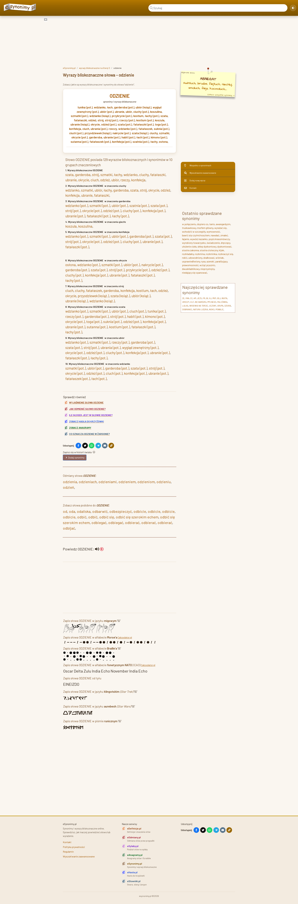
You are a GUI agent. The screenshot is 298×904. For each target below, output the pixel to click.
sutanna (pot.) (79, 141)
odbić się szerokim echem (137, 517)
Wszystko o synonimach (200, 165)
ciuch (85, 128)
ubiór (129, 111)
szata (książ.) (140, 133)
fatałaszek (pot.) (100, 141)
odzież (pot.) (108, 124)
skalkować (208, 257)
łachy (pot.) (152, 116)
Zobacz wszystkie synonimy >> (221, 95)
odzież (92, 120)
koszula (159, 120)
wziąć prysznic (207, 265)
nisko (211, 309)
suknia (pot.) (161, 128)
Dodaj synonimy (76, 457)
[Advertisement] (149, 41)
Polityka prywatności (74, 846)
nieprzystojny (207, 268)
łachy (153, 141)
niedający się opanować (194, 272)
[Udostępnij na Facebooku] (78, 445)
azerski (210, 261)
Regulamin (68, 851)
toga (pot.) (161, 124)
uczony (212, 305)
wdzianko (100, 107)
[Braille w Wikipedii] (119, 649)
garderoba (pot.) (124, 107)
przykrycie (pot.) (122, 116)
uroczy (185, 302)
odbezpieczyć (120, 511)
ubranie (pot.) (112, 137)
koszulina (156, 111)
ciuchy (154, 133)
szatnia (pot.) (141, 141)
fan (187, 298)
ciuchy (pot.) (141, 111)
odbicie (139, 511)
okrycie (95, 124)
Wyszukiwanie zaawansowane (203, 173)
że (183, 298)
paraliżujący (221, 261)
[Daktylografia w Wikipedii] (119, 621)
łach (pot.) (142, 137)
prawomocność (190, 265)
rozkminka (211, 253)
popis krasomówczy (219, 239)
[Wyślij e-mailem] (105, 445)
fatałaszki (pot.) (143, 124)
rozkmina (200, 253)
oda (72, 511)
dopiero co (202, 224)
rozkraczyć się (225, 253)
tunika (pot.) (85, 107)
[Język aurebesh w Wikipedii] (133, 707)
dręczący (225, 242)
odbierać (132, 522)
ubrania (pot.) (99, 128)
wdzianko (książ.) (99, 116)
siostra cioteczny (209, 250)
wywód (194, 239)
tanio (212, 224)
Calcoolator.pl (125, 637)
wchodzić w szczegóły (193, 231)
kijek (221, 250)
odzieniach (88, 481)
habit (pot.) (128, 137)
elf (192, 302)
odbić (81, 517)
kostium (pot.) (145, 120)
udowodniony (195, 257)
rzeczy (113, 128)
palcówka (222, 302)
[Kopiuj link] (111, 445)
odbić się (106, 517)
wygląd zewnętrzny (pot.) (140, 348)
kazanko (203, 239)
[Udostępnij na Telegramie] (98, 445)
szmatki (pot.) (79, 116)
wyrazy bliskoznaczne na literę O (94, 68)
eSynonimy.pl (69, 68)
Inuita (224, 298)
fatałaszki (80, 120)
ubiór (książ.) (143, 107)
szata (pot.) (125, 124)
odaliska (83, 511)
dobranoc (187, 309)
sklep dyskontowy (207, 246)
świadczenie (213, 242)
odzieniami (107, 481)
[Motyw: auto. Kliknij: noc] (293, 8)
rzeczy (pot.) (127, 120)
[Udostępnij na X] (85, 445)
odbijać (69, 528)
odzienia (70, 481)
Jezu (199, 298)
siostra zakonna (190, 250)
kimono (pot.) (159, 137)
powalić (220, 309)
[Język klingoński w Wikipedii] (135, 692)
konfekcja (75, 128)
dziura (227, 305)
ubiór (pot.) (106, 111)
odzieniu (163, 481)
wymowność (213, 231)
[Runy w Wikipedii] (120, 721)
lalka (185, 305)
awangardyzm (223, 224)
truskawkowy (189, 227)
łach (110, 107)
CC (191, 298)
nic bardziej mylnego (205, 302)
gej (219, 298)
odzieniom (146, 481)
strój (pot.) (111, 120)
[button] (99, 549)
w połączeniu (189, 224)
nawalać (215, 235)
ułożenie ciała (189, 246)
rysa (203, 261)
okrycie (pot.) (79, 137)
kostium (138, 116)
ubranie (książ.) (79, 124)
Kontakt (193, 188)
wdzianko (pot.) (127, 128)
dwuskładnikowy (190, 268)
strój (101, 120)
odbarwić (100, 511)
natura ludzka (200, 309)
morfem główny (205, 227)
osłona (163, 141)
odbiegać (98, 522)
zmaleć (224, 235)
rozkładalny (188, 253)
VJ (210, 298)
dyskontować (224, 246)
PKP (214, 298)
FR (204, 298)
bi (207, 298)
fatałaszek (145, 128)
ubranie (119, 111)
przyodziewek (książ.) (98, 133)
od (65, 511)
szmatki (164, 133)
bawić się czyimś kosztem (196, 235)
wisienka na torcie (198, 305)
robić (184, 257)
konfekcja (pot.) (121, 141)
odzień (68, 487)
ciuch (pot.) (76, 133)
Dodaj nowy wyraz (197, 180)
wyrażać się (220, 227)
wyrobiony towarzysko (194, 242)
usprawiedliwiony (191, 261)
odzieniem (127, 481)
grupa (220, 305)
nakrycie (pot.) (121, 133)
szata (164, 116)
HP (195, 298)
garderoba (95, 137)
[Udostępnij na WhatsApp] (91, 445)
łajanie (185, 239)
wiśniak (220, 257)
